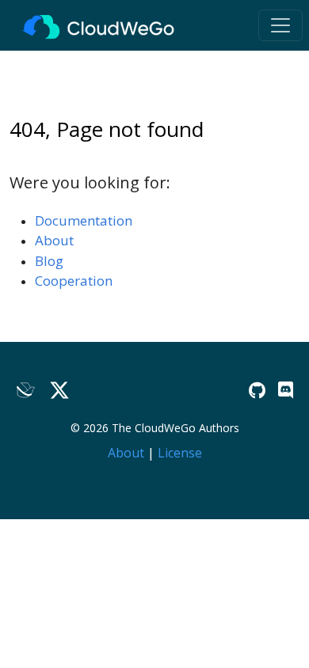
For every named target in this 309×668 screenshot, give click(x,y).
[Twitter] (59, 389)
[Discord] (285, 389)
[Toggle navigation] (280, 25)
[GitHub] (257, 389)
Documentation (83, 220)
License (180, 452)
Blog (49, 261)
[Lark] (26, 389)
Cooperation (74, 280)
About (54, 240)
